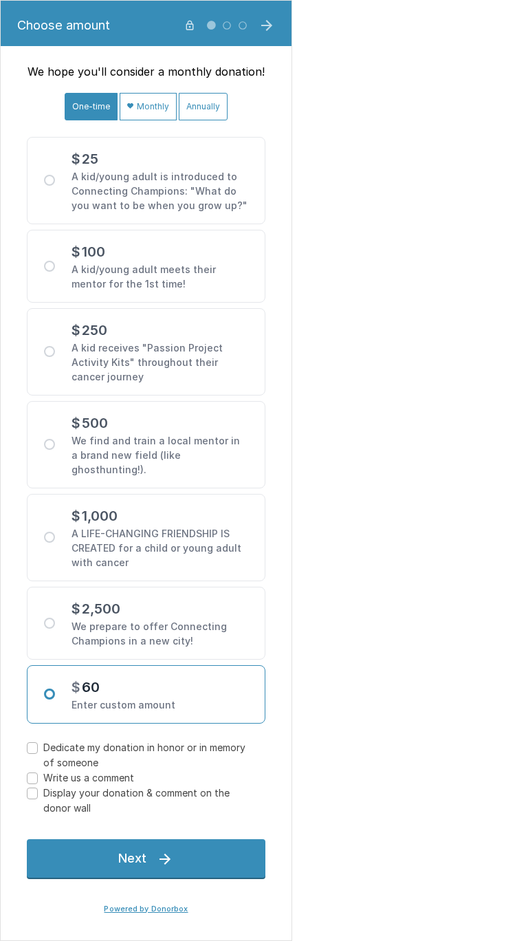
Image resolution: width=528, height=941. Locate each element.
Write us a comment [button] (88, 777)
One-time (91, 106)
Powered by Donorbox (146, 909)
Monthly (152, 106)
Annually (203, 106)
